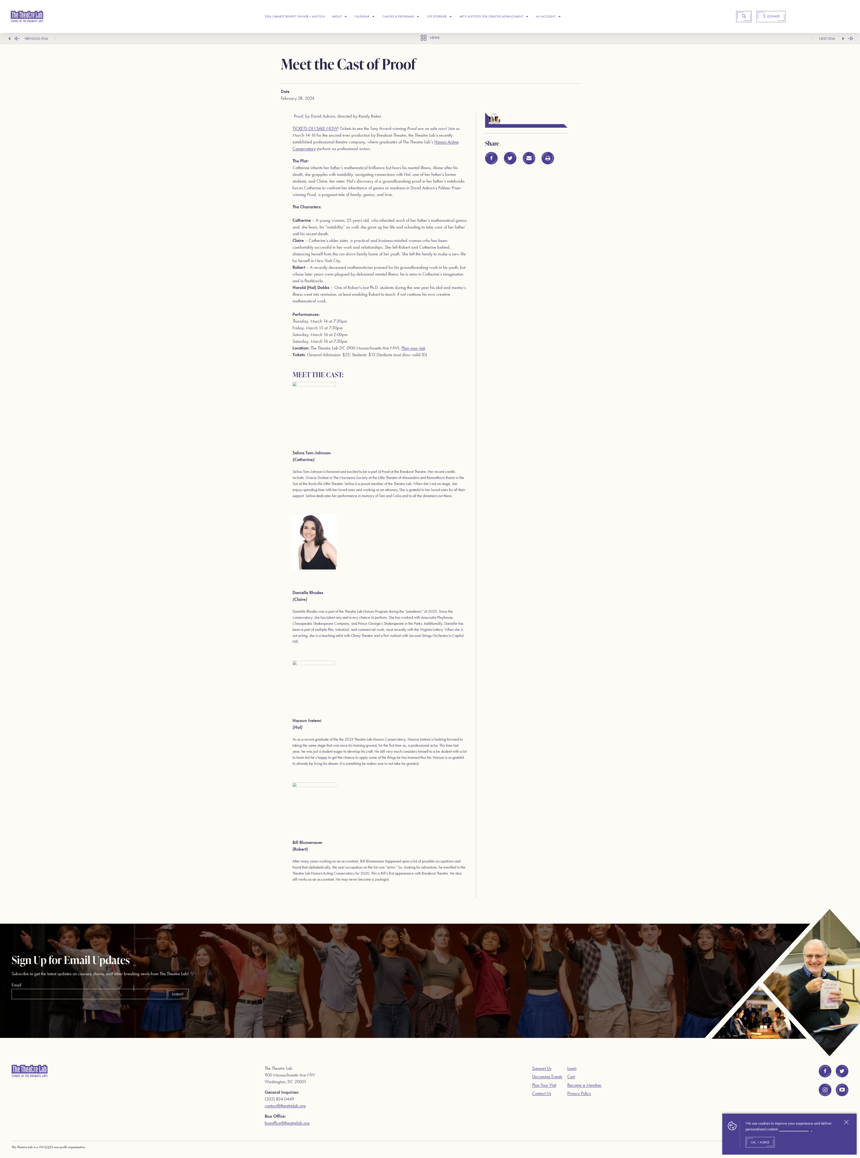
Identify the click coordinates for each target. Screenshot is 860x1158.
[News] (423, 38)
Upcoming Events (547, 1076)
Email (16, 985)
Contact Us (541, 1093)
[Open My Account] (559, 16)
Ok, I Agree (760, 1142)
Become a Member (584, 1085)
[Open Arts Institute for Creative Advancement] (527, 16)
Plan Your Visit (544, 1085)
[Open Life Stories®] (450, 16)
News (434, 37)
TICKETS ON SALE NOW (315, 128)
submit (177, 994)
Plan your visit (413, 348)
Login (571, 1068)
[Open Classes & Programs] (418, 16)
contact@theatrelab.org (285, 1105)
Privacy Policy (579, 1093)
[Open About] (345, 16)
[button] (491, 158)
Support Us (541, 1068)
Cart (571, 1076)
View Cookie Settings (795, 1129)
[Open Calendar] (373, 16)
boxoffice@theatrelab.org (287, 1123)
